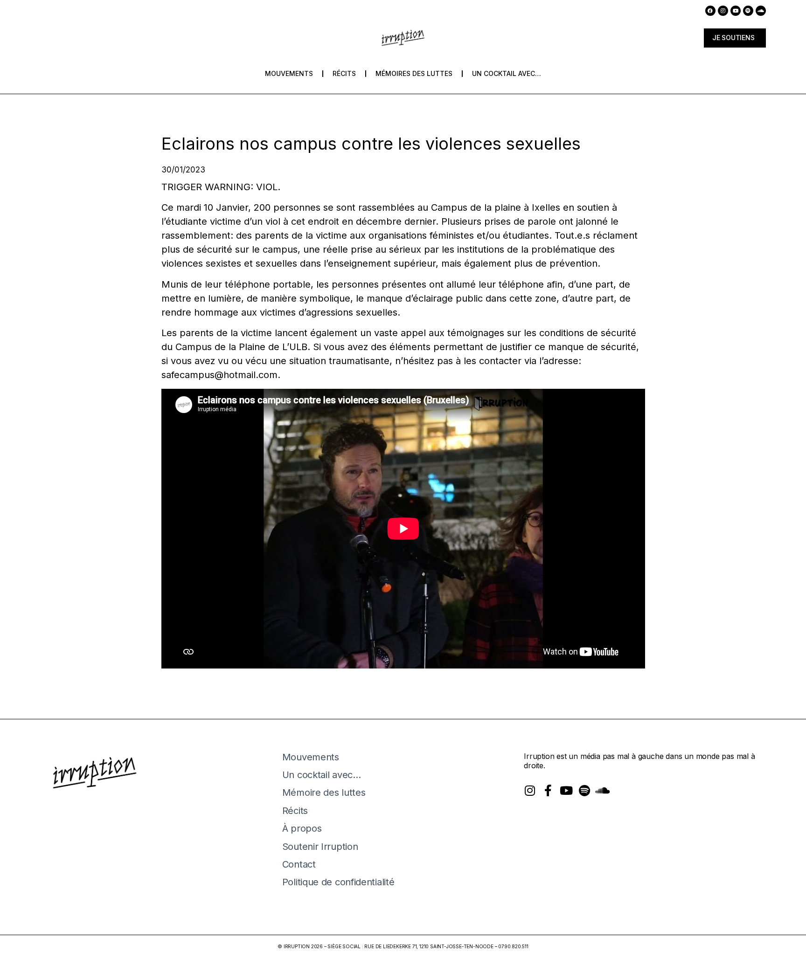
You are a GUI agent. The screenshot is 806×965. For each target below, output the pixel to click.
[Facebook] (710, 11)
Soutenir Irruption (320, 846)
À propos (302, 828)
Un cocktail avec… (506, 73)
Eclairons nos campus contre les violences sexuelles (371, 143)
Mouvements (289, 73)
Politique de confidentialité (338, 882)
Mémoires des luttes (413, 73)
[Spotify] (748, 11)
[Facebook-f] (548, 790)
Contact (299, 864)
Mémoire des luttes (324, 792)
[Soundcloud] (761, 11)
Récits (344, 73)
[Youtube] (735, 11)
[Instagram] (723, 11)
